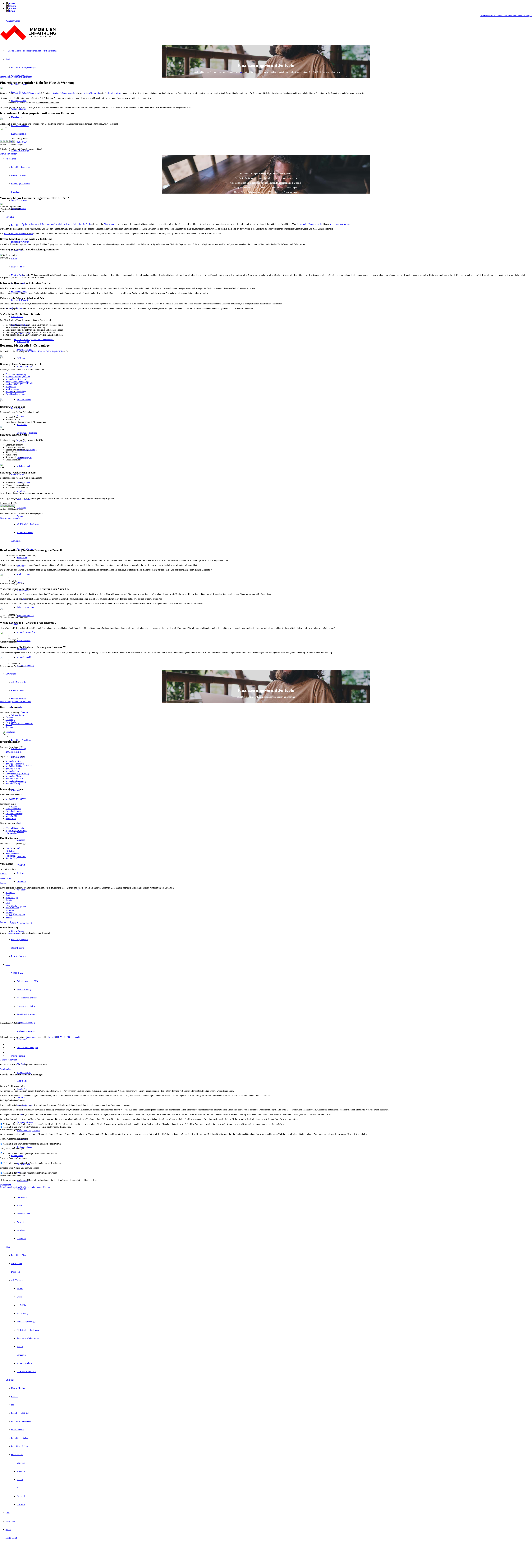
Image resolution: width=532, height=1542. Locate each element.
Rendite (9, 900)
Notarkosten (11, 818)
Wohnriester (11, 386)
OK (1, 1069)
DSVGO (61, 1037)
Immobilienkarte (13, 771)
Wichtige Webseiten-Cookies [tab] (12, 1100)
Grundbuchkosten (13, 811)
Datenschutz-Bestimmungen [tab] (12, 1175)
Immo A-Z (10, 892)
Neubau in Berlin (13, 384)
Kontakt (3, 873)
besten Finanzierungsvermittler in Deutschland (34, 339)
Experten (9, 717)
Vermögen (10, 912)
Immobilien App (13, 769)
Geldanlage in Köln (54, 351)
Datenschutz (5, 1185)
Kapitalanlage (12, 897)
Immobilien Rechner (14, 799)
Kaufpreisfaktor (12, 853)
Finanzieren (432, 15)
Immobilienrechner (14, 766)
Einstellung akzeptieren (10, 1187)
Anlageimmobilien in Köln (17, 381)
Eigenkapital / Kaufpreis (16, 830)
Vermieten (10, 910)
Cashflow (10, 848)
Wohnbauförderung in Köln (18, 376)
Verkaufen (10, 915)
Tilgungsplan (11, 833)
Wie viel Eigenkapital (15, 828)
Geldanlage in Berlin (82, 224)
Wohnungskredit (315, 224)
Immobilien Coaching (15, 781)
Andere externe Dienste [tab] (10, 1129)
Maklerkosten (11, 816)
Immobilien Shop (13, 776)
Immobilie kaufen (13, 761)
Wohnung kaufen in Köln (33, 224)
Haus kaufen (51, 224)
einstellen (7, 1069)
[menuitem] (269, 3)
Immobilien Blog (13, 783)
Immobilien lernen (13, 752)
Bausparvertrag (12, 374)
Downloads (11, 722)
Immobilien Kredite (36, 351)
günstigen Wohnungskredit (63, 93)
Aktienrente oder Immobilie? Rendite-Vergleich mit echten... (465, 15)
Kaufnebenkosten (13, 808)
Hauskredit (301, 224)
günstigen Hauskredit (90, 93)
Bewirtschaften (12, 907)
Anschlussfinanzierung (339, 224)
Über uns (25, 712)
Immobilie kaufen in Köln (17, 379)
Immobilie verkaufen (15, 391)
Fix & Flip (10, 851)
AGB (68, 1037)
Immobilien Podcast (14, 779)
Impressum (30, 1037)
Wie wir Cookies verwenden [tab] (12, 1086)
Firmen (12, 11)
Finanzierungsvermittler (23, 93)
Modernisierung (65, 224)
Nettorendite (11, 856)
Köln (240, 72)
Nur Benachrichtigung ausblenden (35, 1187)
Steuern (12, 6)
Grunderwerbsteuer (14, 813)
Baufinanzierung (115, 93)
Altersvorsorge (110, 224)
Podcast (9, 724)
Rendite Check (12, 858)
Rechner (12, 8)
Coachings (10, 719)
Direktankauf (5, 878)
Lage (8, 902)
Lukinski (52, 1037)
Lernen (12, 3)
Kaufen (9, 895)
